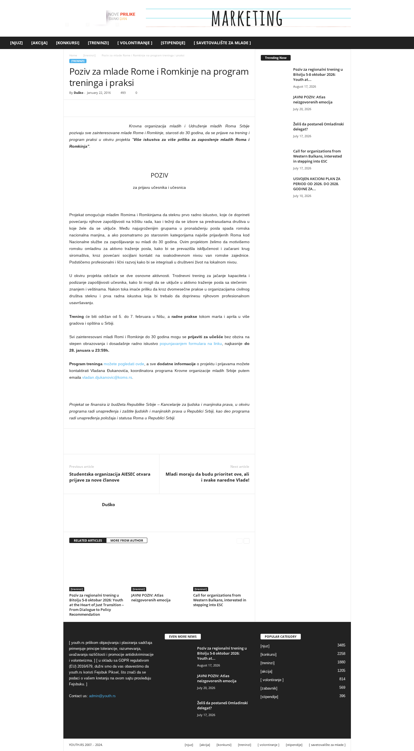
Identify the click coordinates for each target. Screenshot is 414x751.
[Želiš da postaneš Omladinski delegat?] (275, 132)
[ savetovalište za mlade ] (222, 42)
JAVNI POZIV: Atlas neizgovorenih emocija (151, 597)
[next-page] (247, 541)
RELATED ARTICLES (88, 540)
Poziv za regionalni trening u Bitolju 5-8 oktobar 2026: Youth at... (318, 74)
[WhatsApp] (113, 108)
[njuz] (16, 42)
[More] (127, 108)
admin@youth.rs (102, 696)
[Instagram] (113, 513)
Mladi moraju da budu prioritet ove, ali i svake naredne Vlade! (207, 477)
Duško (78, 92)
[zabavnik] (269, 688)
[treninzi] (98, 42)
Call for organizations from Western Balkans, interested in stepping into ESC (219, 600)
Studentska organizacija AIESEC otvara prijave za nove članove (109, 477)
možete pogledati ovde (124, 364)
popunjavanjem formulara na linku (191, 343)
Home (73, 55)
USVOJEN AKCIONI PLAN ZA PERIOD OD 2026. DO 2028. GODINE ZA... (316, 183)
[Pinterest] (100, 108)
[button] (405, 43)
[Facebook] (75, 108)
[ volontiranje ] (134, 42)
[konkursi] (67, 42)
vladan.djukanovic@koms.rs (107, 377)
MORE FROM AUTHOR (126, 540)
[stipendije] (173, 42)
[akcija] (39, 42)
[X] (88, 108)
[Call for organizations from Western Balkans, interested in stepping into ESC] (221, 570)
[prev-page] (239, 541)
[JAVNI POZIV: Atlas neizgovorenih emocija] (159, 570)
